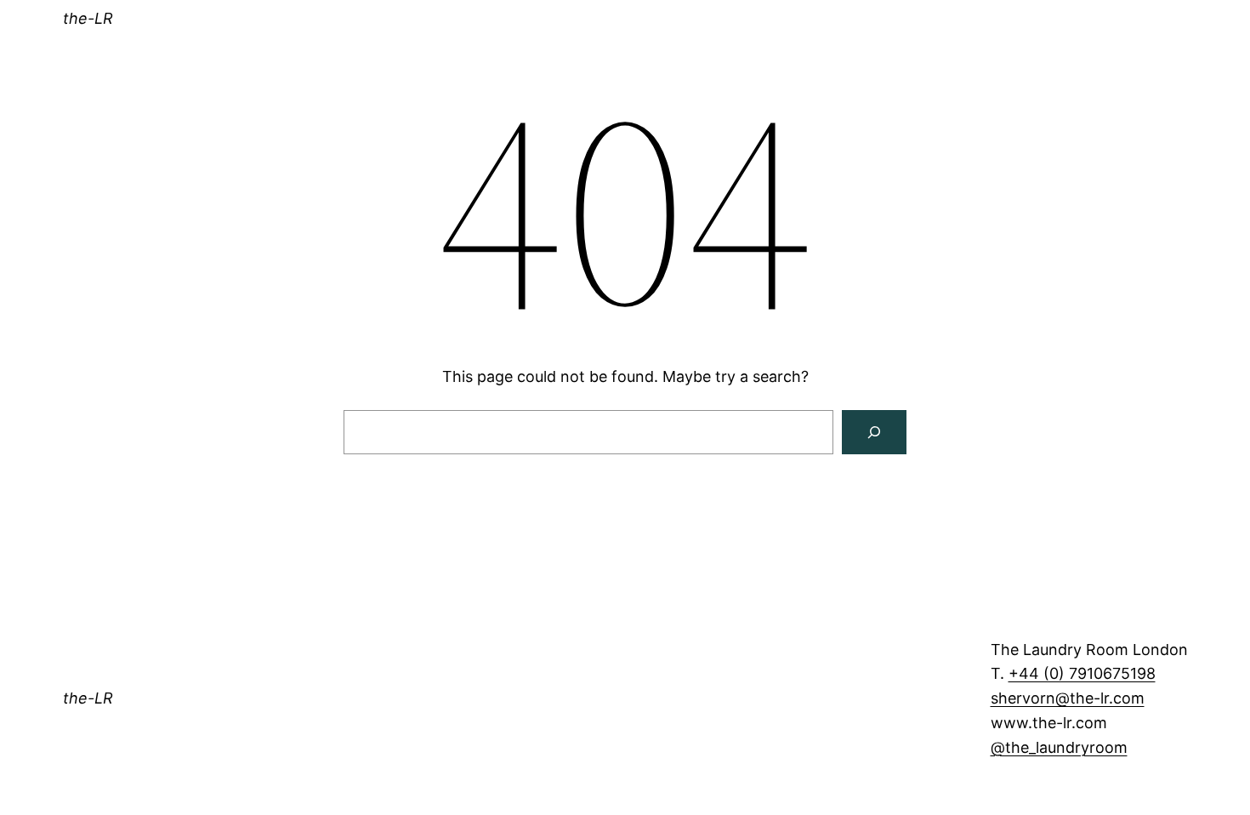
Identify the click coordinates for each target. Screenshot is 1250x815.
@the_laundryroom (1059, 747)
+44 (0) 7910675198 (1082, 673)
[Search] (874, 432)
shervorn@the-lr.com (1068, 698)
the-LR (88, 18)
